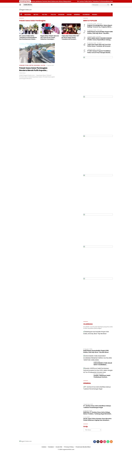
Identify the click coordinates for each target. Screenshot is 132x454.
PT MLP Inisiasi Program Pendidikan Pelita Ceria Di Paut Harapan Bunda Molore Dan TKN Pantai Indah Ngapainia (99, 51)
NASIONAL (28, 14)
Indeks (44, 447)
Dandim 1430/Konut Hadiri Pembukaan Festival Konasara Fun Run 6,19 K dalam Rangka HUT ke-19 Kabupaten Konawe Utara (102, 376)
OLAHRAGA (86, 14)
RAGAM (94, 14)
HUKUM (69, 14)
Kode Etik (59, 447)
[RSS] (111, 441)
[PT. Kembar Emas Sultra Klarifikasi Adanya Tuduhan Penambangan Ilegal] (98, 394)
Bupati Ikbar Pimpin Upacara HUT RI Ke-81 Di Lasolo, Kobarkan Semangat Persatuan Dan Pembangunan (49, 37)
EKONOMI (61, 14)
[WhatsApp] (107, 441)
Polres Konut (22, 73)
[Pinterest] (101, 441)
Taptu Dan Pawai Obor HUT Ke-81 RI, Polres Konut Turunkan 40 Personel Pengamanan (70, 37)
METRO (36, 14)
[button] (108, 4)
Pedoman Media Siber (83, 447)
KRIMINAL (77, 14)
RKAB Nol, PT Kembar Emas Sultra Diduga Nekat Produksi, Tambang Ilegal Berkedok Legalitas (97, 413)
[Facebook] (94, 441)
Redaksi (51, 447)
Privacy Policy (69, 447)
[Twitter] (98, 441)
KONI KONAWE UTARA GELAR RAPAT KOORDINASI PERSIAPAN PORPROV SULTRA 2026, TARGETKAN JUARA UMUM (103, 363)
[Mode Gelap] (112, 4)
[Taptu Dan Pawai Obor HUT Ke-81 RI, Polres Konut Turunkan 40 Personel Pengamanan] (71, 28)
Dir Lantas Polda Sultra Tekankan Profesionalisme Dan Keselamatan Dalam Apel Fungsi (93, 1)
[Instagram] (104, 441)
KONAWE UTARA (24, 65)
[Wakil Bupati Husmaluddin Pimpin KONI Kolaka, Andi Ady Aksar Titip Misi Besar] (98, 339)
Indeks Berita (28, 4)
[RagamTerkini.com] (25, 9)
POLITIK (53, 14)
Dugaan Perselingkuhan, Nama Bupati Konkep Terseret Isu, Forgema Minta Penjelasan (99, 26)
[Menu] (20, 4)
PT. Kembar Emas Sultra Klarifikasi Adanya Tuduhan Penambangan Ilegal (97, 406)
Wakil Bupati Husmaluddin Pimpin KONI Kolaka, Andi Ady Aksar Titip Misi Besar (100, 32)
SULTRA (44, 14)
